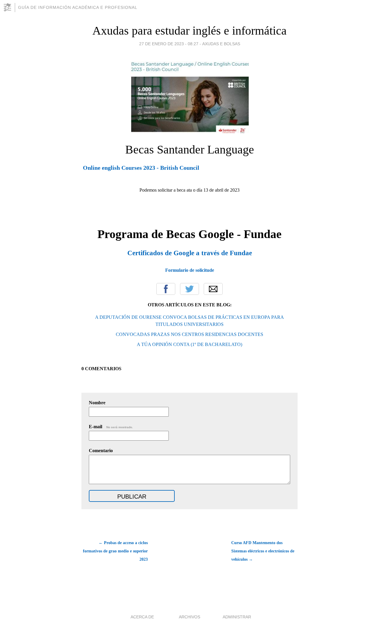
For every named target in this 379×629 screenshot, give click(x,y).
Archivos (189, 617)
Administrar (237, 617)
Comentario (101, 450)
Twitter (189, 289)
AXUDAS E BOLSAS (221, 43)
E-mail (111, 426)
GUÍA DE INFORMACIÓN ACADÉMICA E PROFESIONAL (77, 7)
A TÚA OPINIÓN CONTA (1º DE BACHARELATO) (189, 344)
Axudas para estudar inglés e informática (189, 30)
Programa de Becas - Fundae (189, 234)
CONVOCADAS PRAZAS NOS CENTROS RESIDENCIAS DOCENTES (189, 334)
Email (213, 289)
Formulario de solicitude (189, 270)
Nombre (97, 402)
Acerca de (142, 617)
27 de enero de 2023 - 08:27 (168, 43)
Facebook (165, 289)
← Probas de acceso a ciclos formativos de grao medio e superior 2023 (115, 551)
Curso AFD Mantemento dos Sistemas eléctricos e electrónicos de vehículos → (262, 551)
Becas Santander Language (189, 149)
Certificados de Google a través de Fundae (189, 253)
